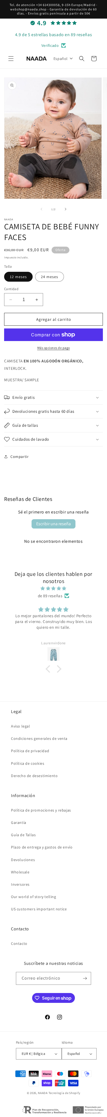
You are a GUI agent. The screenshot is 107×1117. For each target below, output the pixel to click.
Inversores (20, 884)
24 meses (49, 276)
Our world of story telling (33, 896)
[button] (11, 59)
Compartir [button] (19, 456)
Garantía (18, 822)
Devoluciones (23, 859)
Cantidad (11, 289)
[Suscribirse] (85, 978)
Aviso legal (20, 726)
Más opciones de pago (53, 348)
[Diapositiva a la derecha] (66, 209)
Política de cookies (27, 763)
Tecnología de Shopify (64, 1093)
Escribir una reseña (53, 524)
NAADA (43, 1093)
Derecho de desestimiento (34, 775)
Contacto (19, 943)
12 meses (18, 276)
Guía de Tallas (23, 834)
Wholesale (20, 872)
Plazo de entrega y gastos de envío (41, 847)
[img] (53, 588)
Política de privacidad (30, 750)
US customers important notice (39, 909)
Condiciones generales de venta (39, 738)
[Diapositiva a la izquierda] (41, 209)
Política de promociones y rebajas (41, 810)
